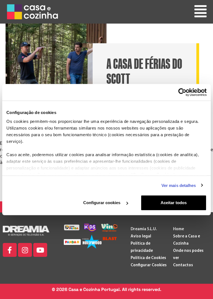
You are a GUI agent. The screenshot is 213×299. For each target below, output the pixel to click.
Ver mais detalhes (178, 185)
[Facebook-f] (10, 250)
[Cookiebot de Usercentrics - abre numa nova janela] (182, 92)
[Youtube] (40, 250)
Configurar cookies (102, 202)
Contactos (183, 265)
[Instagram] (25, 250)
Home (178, 229)
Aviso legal (141, 236)
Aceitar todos (174, 202)
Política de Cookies (148, 258)
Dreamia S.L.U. (144, 229)
